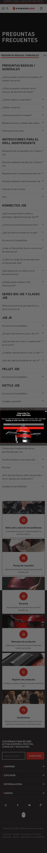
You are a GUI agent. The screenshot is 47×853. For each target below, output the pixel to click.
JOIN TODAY (23, 428)
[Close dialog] (45, 411)
